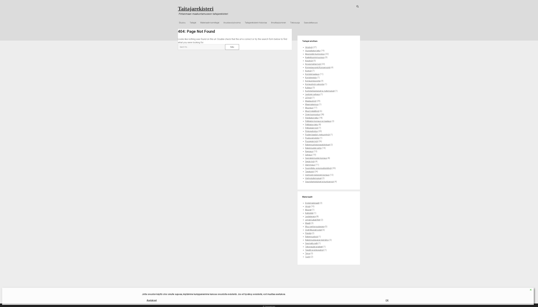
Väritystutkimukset (313, 178)
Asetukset (152, 300)
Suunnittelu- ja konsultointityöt (318, 168)
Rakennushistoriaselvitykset (317, 145)
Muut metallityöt (312, 111)
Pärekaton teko (311, 118)
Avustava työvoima (232, 23)
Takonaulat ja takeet (314, 247)
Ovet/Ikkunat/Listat (313, 230)
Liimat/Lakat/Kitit (312, 220)
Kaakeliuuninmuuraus (314, 57)
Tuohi (307, 257)
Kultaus (308, 87)
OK (387, 300)
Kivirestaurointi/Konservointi (317, 67)
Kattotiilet (309, 213)
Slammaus (310, 165)
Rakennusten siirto (313, 148)
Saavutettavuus (311, 23)
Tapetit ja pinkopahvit (314, 250)
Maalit (307, 223)
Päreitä (308, 233)
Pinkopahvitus (311, 131)
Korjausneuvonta (312, 81)
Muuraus (309, 108)
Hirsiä (307, 206)
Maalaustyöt (310, 101)
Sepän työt (310, 161)
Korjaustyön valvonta (314, 84)
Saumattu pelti (311, 243)
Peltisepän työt (311, 128)
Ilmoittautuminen (278, 23)
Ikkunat (308, 210)
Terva (307, 253)
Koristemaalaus (312, 74)
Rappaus (309, 151)
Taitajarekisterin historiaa (256, 23)
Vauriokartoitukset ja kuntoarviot (319, 182)
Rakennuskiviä (311, 236)
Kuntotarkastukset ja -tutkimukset (320, 91)
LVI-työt (308, 98)
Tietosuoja (295, 23)
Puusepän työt (311, 141)
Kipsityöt (309, 61)
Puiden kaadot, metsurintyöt (317, 134)
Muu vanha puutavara (314, 226)
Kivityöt (308, 71)
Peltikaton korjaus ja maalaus (318, 121)
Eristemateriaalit (312, 203)
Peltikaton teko (311, 124)
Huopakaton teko (312, 51)
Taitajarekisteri (196, 8)
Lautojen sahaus (312, 94)
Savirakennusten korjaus (316, 158)
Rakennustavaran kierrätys (317, 240)
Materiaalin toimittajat (209, 23)
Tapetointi (309, 171)
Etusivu (182, 23)
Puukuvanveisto (312, 138)
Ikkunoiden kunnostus (315, 54)
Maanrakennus (311, 104)
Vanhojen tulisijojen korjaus (317, 175)
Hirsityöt (309, 47)
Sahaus (308, 155)
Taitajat (193, 23)
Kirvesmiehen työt (313, 64)
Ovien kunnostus (312, 114)
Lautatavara (310, 216)
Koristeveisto (311, 77)
